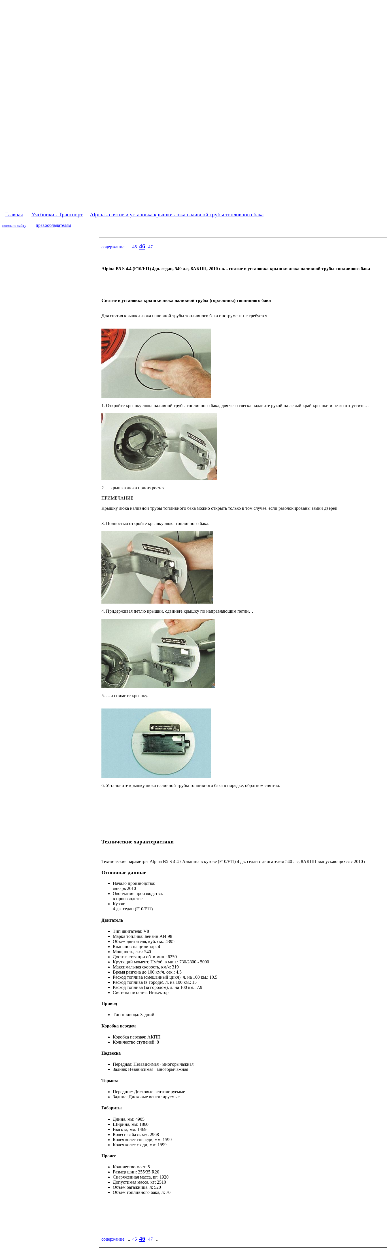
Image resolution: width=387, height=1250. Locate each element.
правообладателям (53, 225)
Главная (14, 214)
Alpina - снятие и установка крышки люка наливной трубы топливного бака (176, 214)
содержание (112, 246)
